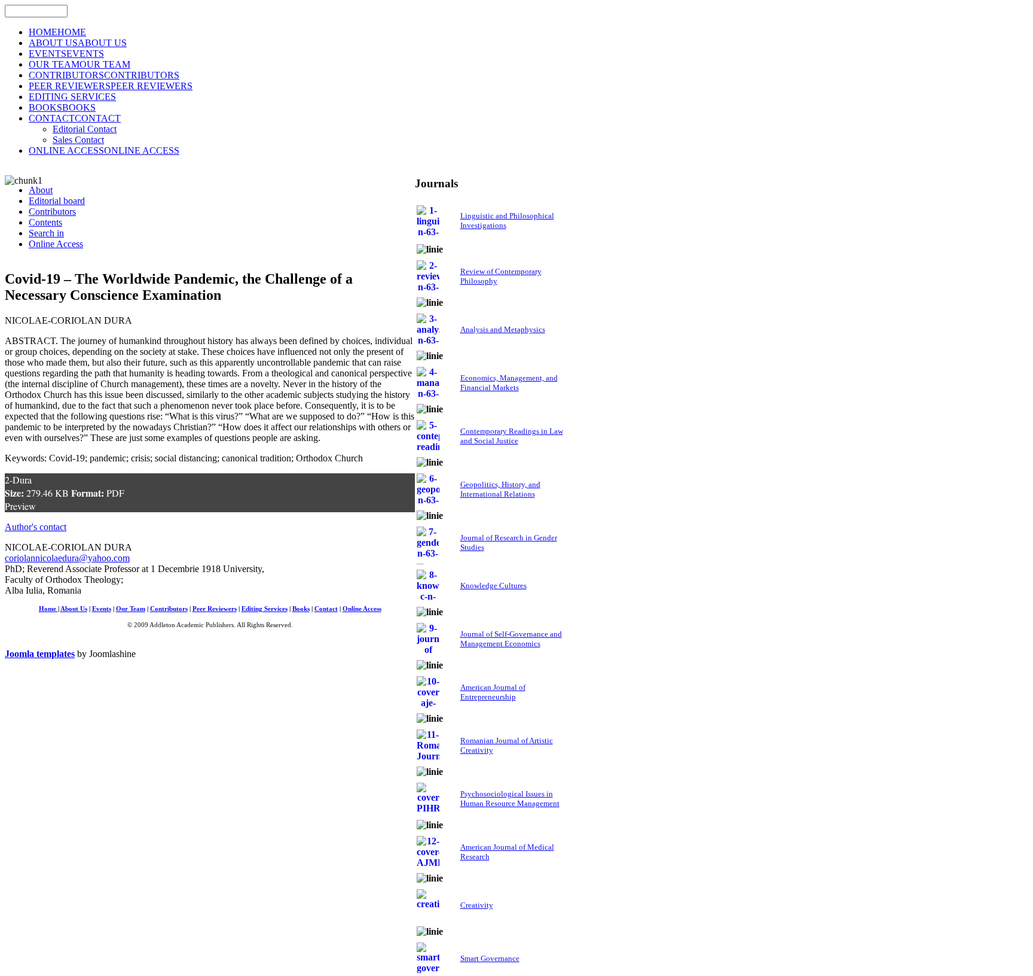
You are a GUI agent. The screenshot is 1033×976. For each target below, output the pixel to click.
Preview (20, 506)
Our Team (130, 609)
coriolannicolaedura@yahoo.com (67, 558)
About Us (73, 609)
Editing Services (265, 609)
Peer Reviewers (214, 609)
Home (48, 609)
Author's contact (35, 527)
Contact (326, 609)
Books (301, 609)
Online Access (362, 609)
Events (101, 609)
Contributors (169, 609)
